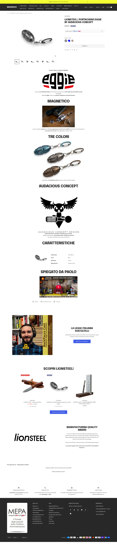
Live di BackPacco (37, 516)
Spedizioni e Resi (47, 301)
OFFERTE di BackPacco (38, 510)
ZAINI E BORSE (23, 6)
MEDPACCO (31, 8)
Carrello (108, 7)
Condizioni (51, 521)
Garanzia (58, 301)
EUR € (85, 7)
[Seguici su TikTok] (85, 510)
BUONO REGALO (50, 8)
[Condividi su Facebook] (70, 49)
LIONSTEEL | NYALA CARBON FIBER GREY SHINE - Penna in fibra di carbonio (84, 403)
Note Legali (51, 523)
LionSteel (67, 16)
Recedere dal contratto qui (55, 514)
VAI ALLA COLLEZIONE (58, 412)
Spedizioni (51, 516)
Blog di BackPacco (37, 519)
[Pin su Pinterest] (72, 49)
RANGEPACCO (40, 8)
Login (103, 7)
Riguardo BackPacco (53, 506)
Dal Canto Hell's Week (38, 523)
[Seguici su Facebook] (70, 510)
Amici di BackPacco (37, 521)
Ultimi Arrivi (35, 506)
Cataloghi (51, 510)
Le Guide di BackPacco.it (38, 514)
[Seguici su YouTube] (82, 510)
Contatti (58, 8)
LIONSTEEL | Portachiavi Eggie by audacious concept (58, 402)
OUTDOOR (59, 6)
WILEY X (76, 6)
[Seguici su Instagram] (78, 510)
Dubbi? (36, 301)
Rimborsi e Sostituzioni (54, 512)
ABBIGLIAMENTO (68, 6)
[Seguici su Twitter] (74, 510)
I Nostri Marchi (36, 512)
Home (8, 13)
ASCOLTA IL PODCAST (82, 341)
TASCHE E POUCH (33, 6)
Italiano (91, 7)
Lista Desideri (65, 8)
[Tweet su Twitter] (74, 49)
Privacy (50, 519)
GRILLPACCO (23, 8)
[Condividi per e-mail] (76, 49)
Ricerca (98, 7)
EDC (41, 6)
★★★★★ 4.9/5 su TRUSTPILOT (56, 508)
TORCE (52, 6)
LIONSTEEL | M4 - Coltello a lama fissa (32, 402)
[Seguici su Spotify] (70, 513)
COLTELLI (46, 6)
